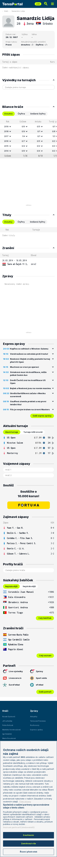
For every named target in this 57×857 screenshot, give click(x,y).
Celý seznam (45, 655)
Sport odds (41, 678)
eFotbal (39, 684)
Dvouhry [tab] (8, 222)
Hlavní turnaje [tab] (11, 432)
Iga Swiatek (7, 734)
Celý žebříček (44, 618)
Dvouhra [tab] (8, 113)
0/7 (23, 141)
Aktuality (33, 716)
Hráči (6, 11)
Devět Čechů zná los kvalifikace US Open (28, 381)
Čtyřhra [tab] (21, 113)
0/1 (38, 131)
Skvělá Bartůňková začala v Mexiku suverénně (28, 395)
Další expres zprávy (42, 415)
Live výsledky (16, 671)
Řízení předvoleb (28, 851)
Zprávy (39, 671)
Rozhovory (34, 725)
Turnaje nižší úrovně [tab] (33, 432)
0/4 (23, 146)
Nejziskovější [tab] (11, 586)
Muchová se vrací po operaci (24, 367)
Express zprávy (36, 730)
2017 (6, 136)
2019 (6, 126)
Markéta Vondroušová (11, 730)
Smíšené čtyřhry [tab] (37, 113)
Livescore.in (15, 678)
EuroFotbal (14, 684)
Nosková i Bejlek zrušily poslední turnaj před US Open (30, 360)
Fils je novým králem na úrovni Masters (30, 409)
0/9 (23, 131)
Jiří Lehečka (7, 721)
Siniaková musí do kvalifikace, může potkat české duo (28, 373)
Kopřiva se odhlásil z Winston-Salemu (29, 348)
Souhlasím (28, 835)
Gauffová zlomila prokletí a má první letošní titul (28, 403)
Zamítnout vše (28, 843)
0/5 (38, 126)
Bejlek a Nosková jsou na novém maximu (30, 388)
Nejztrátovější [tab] (29, 586)
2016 (6, 141)
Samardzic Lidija (18, 11)
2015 (6, 146)
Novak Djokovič (8, 716)
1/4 (23, 136)
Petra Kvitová (7, 725)
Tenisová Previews (38, 721)
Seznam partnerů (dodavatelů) (19, 827)
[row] (28, 126)
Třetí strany (25, 801)
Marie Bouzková (9, 738)
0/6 (23, 126)
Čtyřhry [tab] (21, 222)
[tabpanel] (28, 138)
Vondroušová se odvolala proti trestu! (29, 354)
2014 (6, 151)
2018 (6, 131)
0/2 (38, 146)
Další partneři (45, 692)
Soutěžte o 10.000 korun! (28, 494)
